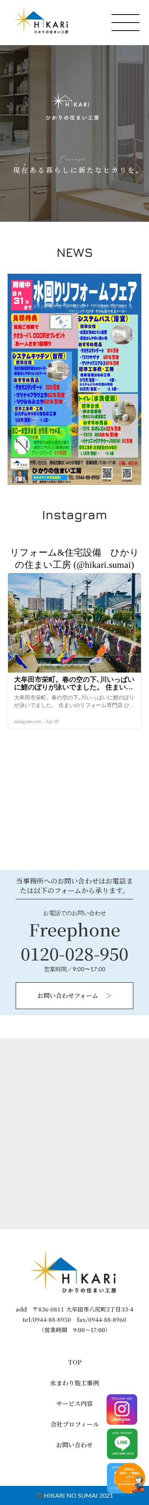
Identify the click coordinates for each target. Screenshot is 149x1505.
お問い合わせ (74, 1445)
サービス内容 (74, 1403)
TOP (74, 1362)
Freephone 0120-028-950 (74, 941)
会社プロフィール (74, 1424)
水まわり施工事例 (74, 1383)
